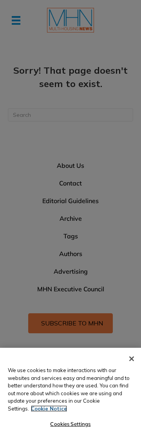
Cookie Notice (49, 408)
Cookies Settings (70, 424)
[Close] (131, 358)
